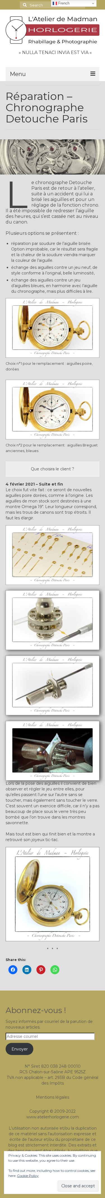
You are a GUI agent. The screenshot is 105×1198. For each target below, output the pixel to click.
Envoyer (19, 1049)
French (63, 3)
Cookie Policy (28, 1176)
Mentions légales (52, 1097)
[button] (52, 620)
